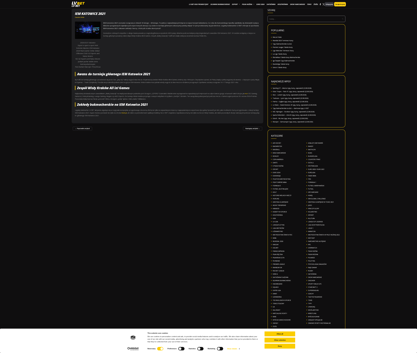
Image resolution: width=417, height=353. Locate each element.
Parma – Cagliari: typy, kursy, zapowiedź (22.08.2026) (290, 102)
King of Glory (313, 208)
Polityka (311, 261)
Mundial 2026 (278, 241)
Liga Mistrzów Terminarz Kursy (283, 51)
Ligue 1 (310, 228)
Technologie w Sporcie (282, 300)
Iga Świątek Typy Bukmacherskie (284, 61)
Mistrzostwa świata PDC (282, 235)
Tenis (309, 4)
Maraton (311, 231)
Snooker (311, 280)
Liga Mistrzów (278, 228)
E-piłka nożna (278, 166)
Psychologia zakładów (317, 264)
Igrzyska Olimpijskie (280, 202)
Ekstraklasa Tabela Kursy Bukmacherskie (286, 57)
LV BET (76, 6)
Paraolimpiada (278, 251)
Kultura (311, 218)
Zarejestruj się (340, 4)
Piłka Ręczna (278, 254)
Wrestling (312, 313)
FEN (309, 179)
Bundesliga (312, 156)
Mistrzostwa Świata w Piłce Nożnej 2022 (324, 235)
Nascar (275, 244)
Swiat (275, 294)
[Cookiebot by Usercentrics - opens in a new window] (133, 348)
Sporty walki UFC (315, 284)
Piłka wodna (313, 254)
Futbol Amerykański (316, 186)
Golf (274, 192)
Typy (310, 303)
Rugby (310, 271)
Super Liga (277, 290)
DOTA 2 (310, 163)
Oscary (275, 248)
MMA (274, 238)
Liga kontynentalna (316, 225)
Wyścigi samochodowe (282, 320)
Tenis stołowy (278, 303)
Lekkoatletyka (278, 225)
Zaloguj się (329, 4)
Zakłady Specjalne (315, 320)
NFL (309, 244)
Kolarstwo (312, 212)
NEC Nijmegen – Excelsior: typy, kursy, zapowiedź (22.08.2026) (294, 112)
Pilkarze (311, 258)
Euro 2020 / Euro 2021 (316, 169)
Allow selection (280, 340)
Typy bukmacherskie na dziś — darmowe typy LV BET (291, 108)
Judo (310, 205)
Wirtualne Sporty (280, 313)
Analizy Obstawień (315, 143)
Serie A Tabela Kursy (279, 67)
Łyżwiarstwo (278, 231)
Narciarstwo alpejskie (317, 241)
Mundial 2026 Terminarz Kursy (283, 40)
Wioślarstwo (313, 310)
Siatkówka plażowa (280, 277)
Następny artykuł (252, 128)
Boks (310, 153)
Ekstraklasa (313, 166)
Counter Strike (79, 17)
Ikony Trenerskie (279, 205)
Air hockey (277, 143)
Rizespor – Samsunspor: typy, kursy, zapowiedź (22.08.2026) (293, 122)
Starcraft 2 (312, 287)
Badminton (277, 146)
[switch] (181, 348)
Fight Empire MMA (279, 182)
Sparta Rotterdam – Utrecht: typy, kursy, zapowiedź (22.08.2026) (294, 115)
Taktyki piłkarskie (315, 297)
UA (274, 307)
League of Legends (315, 222)
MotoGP (311, 238)
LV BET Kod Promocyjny (198, 4)
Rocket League (278, 271)
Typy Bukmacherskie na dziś (282, 44)
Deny (280, 346)
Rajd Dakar (312, 267)
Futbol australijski (280, 189)
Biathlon (311, 149)
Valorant (276, 310)
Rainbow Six (277, 267)
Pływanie (276, 261)
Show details (232, 349)
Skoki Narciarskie (297, 4)
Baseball (276, 149)
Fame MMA (312, 176)
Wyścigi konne (313, 317)
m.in (246, 93)
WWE (274, 317)
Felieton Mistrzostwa (281, 179)
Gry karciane (313, 192)
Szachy (311, 294)
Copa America (278, 159)
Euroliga (311, 172)
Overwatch (312, 248)
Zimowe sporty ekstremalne (319, 323)
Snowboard (277, 284)
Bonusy (276, 156)
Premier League (279, 264)
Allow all (280, 334)
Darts (275, 163)
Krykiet (311, 215)
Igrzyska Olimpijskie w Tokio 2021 (321, 202)
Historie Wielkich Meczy (282, 195)
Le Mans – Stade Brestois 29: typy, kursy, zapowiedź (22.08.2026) (295, 105)
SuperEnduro (313, 290)
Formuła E (277, 186)
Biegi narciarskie (279, 153)
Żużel (316, 4)
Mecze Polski (277, 37)
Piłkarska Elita (278, 258)
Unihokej (311, 307)
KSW (274, 218)
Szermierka (277, 297)
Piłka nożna (247, 4)
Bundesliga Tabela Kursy (281, 64)
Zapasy (275, 323)
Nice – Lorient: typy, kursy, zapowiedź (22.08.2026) (290, 95)
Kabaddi (276, 208)
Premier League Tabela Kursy (283, 47)
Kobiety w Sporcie (280, 212)
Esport (235, 4)
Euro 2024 (260, 4)
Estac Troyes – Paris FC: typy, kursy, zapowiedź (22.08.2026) (293, 91)
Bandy (310, 146)
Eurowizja (277, 176)
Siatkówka (271, 4)
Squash (275, 287)
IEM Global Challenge (316, 199)
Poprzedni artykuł (82, 128)
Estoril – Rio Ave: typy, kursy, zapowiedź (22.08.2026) (290, 118)
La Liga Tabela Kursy (280, 54)
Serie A (275, 274)
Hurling (276, 199)
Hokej (310, 195)
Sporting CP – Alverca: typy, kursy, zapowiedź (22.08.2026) (292, 88)
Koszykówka (283, 4)
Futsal (310, 189)
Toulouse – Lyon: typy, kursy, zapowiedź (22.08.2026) (290, 98)
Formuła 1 (312, 182)
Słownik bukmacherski (220, 4)
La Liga (275, 222)
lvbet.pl (124, 113)
